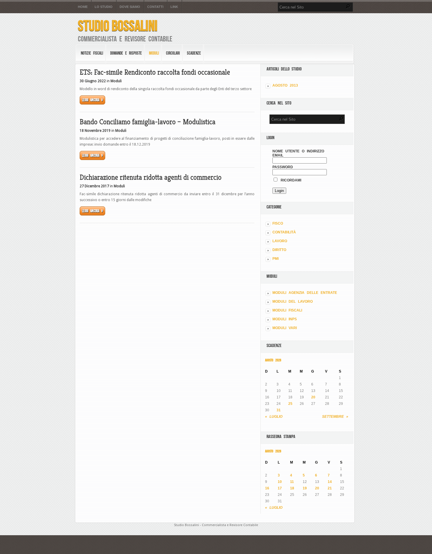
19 (305, 488)
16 (267, 488)
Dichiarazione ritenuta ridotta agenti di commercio (151, 177)
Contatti (155, 7)
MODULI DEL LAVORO (292, 301)
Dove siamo (130, 7)
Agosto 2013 (285, 85)
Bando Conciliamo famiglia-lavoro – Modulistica (147, 121)
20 (313, 397)
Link (174, 7)
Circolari (173, 53)
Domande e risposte (126, 53)
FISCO (277, 223)
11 (292, 482)
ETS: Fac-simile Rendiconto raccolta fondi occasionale (155, 72)
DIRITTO (279, 250)
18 (292, 488)
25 (290, 404)
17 (280, 488)
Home (83, 7)
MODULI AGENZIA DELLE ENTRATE (304, 293)
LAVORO (279, 241)
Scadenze (194, 53)
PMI (275, 259)
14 (330, 482)
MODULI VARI (284, 328)
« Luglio (273, 417)
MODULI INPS (284, 319)
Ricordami (289, 180)
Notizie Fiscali (92, 53)
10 (280, 482)
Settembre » (335, 417)
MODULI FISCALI (287, 310)
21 (330, 488)
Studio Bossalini (118, 26)
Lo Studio (104, 7)
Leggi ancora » (92, 100)
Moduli (154, 53)
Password (282, 167)
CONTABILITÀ (284, 232)
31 (279, 410)
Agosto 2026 (273, 360)
